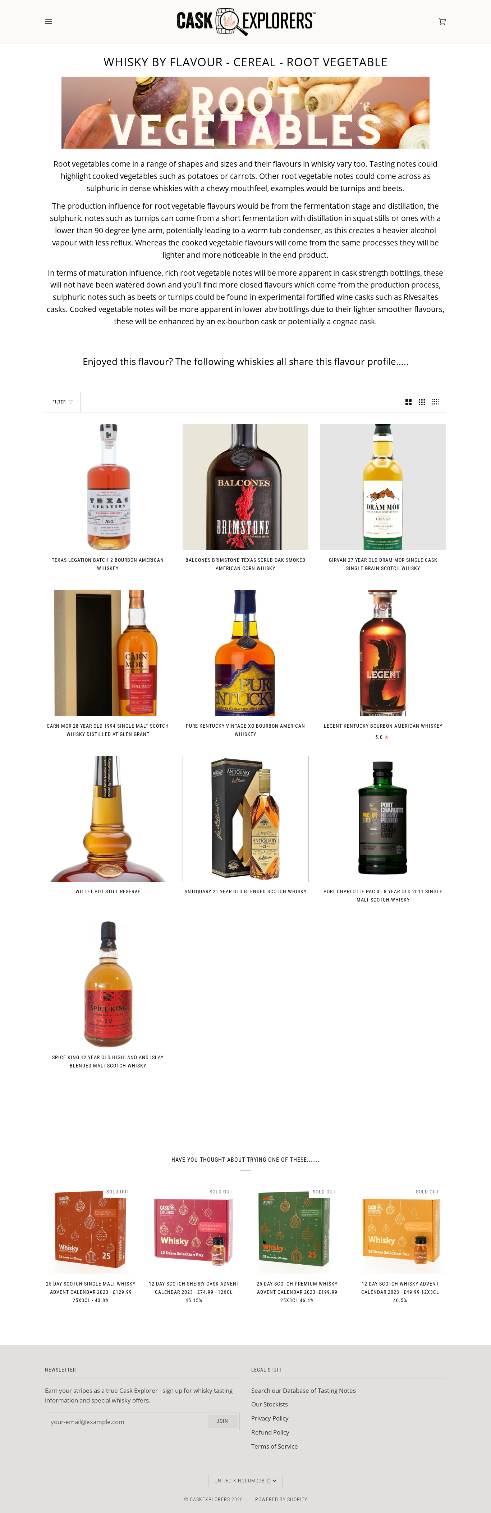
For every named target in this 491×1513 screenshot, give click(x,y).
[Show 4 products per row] (437, 402)
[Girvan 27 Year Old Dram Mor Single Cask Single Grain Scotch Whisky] (383, 487)
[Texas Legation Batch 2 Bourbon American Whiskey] (108, 487)
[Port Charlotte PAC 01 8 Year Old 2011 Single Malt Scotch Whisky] (383, 819)
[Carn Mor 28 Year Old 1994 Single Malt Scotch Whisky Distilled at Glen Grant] (108, 653)
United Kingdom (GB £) (243, 1481)
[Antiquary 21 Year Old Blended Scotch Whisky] (246, 819)
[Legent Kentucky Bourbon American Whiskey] (383, 653)
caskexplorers (210, 1499)
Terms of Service (274, 1446)
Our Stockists (269, 1404)
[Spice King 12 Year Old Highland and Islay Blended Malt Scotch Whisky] (108, 984)
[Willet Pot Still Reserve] (108, 819)
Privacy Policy (270, 1418)
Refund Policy (270, 1432)
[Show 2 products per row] (408, 402)
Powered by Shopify (281, 1499)
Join (222, 1421)
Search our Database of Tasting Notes (303, 1390)
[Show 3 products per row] (421, 402)
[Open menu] (55, 21)
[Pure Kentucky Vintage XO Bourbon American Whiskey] (246, 653)
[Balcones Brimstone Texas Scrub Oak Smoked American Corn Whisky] (246, 487)
